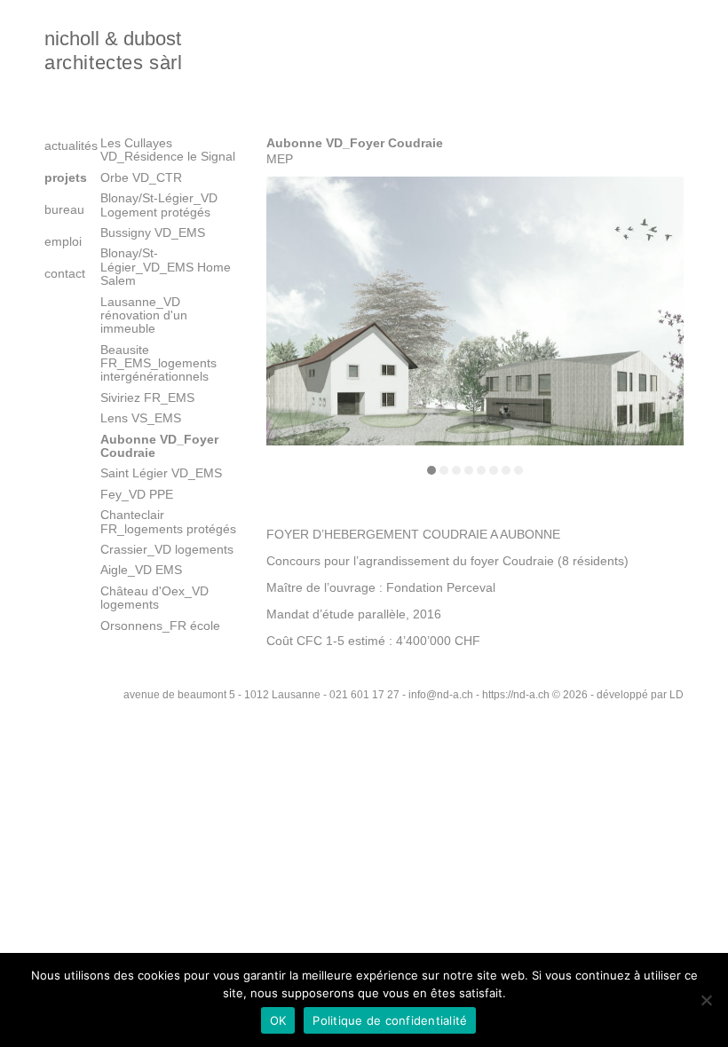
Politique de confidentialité (390, 1020)
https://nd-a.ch (516, 695)
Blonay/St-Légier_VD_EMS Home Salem (165, 266)
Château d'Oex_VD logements (154, 597)
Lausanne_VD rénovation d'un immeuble (143, 315)
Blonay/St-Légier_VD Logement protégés (159, 204)
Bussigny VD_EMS (152, 232)
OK (278, 1020)
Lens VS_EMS (140, 418)
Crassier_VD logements (166, 549)
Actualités (59, 145)
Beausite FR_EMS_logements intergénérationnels (158, 363)
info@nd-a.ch (440, 695)
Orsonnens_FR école (160, 625)
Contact (59, 273)
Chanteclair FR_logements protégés (168, 521)
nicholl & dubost (113, 51)
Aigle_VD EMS (141, 570)
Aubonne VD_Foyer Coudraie (159, 446)
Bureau (59, 209)
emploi (59, 241)
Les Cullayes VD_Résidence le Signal (167, 149)
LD (676, 695)
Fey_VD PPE (136, 494)
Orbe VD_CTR (141, 177)
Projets (59, 177)
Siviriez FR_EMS (147, 397)
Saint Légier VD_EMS (161, 473)
